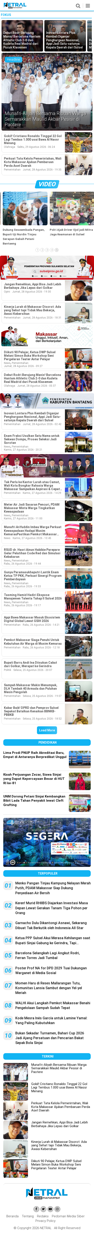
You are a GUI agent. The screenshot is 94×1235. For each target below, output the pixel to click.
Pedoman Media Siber (68, 1216)
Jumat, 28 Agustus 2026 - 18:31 (42, 317)
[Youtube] (50, 1209)
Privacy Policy (45, 1221)
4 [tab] (52, 249)
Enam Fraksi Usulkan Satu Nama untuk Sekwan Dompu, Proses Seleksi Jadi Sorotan (31, 439)
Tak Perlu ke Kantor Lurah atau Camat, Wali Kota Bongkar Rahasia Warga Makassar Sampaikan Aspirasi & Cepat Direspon (32, 485)
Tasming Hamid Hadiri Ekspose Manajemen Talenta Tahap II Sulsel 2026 (33, 596)
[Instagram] (57, 1209)
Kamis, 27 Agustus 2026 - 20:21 (23, 449)
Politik (7, 670)
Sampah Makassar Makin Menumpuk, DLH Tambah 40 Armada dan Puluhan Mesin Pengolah (30, 688)
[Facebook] (36, 1209)
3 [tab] (47, 249)
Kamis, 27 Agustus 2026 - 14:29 (42, 492)
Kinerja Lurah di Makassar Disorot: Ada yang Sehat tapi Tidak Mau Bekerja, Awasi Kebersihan (32, 310)
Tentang (28, 1216)
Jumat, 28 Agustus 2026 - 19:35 (42, 169)
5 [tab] (56, 249)
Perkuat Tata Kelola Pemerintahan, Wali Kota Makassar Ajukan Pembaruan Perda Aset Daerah (32, 162)
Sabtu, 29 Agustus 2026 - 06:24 (36, 146)
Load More (47, 730)
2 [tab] (42, 249)
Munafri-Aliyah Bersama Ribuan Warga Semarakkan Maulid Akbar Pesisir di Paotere (59, 1068)
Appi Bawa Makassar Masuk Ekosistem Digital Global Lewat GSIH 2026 (32, 619)
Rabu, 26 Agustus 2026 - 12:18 (41, 647)
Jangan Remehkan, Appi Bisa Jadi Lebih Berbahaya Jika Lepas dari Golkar (32, 285)
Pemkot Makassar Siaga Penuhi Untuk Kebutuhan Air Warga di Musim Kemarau (33, 641)
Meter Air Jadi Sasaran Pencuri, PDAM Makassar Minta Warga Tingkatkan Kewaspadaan (31, 508)
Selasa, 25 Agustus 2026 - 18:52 (42, 718)
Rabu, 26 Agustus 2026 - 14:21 (41, 624)
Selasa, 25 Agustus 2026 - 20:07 (32, 670)
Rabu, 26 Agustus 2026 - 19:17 (22, 605)
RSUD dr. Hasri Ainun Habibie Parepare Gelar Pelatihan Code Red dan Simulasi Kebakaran (32, 553)
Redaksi (43, 1216)
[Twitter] (43, 1209)
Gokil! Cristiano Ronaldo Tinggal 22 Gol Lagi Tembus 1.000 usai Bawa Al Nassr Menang (33, 139)
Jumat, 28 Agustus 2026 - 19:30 (31, 291)
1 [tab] (37, 249)
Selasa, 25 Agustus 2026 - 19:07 (42, 696)
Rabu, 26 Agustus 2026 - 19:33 (22, 586)
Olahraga (9, 146)
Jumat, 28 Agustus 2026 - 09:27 (23, 366)
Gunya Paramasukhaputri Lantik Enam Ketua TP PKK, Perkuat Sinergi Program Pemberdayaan (33, 575)
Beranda (12, 1216)
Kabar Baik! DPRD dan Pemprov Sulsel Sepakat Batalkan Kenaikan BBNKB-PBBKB (31, 711)
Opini (7, 291)
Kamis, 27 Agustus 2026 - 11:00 (23, 518)
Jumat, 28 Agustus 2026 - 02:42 (42, 424)
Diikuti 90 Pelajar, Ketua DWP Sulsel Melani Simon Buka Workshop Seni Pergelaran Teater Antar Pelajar (30, 355)
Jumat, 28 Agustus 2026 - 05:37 (36, 385)
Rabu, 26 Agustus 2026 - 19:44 (22, 563)
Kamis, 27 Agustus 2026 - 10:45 (32, 538)
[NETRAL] (15, 7)
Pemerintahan (12, 169)
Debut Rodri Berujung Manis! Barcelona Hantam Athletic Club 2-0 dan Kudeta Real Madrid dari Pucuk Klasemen (32, 378)
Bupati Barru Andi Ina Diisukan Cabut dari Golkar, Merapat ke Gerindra (30, 664)
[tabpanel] (23, 219)
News (7, 363)
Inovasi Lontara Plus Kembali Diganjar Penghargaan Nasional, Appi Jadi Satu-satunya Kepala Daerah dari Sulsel (32, 417)
